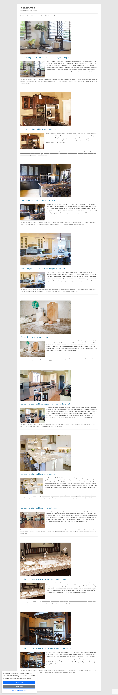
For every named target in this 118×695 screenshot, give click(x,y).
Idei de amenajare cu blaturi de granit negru (38, 508)
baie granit (82, 529)
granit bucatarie (51, 81)
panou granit (29, 426)
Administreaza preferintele (19, 690)
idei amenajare (67, 498)
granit (45, 81)
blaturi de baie (77, 359)
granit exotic (43, 603)
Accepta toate (19, 682)
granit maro (90, 153)
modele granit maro (31, 155)
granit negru (58, 81)
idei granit (73, 498)
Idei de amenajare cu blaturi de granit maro (38, 129)
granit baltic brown (53, 153)
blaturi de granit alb (29, 498)
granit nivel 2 (56, 224)
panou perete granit (45, 426)
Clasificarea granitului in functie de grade (37, 200)
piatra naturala (93, 81)
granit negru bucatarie (67, 81)
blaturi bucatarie (81, 79)
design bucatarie (39, 81)
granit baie (46, 153)
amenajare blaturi (46, 79)
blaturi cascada (89, 289)
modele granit (46, 672)
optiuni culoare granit (64, 603)
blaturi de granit (50, 531)
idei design (76, 81)
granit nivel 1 (49, 224)
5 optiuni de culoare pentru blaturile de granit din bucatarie (45, 648)
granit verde (39, 672)
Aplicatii (40, 15)
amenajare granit (66, 79)
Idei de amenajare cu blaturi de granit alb (37, 474)
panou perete (36, 426)
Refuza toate (19, 686)
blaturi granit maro (35, 153)
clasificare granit (35, 224)
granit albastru (87, 670)
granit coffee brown (72, 153)
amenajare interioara (65, 424)
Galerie (47, 15)
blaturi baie (87, 151)
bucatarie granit (65, 531)
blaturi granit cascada (29, 291)
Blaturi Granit (27, 7)
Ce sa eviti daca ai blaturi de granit (35, 337)
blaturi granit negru (30, 81)
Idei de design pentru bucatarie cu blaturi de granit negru (44, 57)
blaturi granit (27, 153)
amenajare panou (75, 424)
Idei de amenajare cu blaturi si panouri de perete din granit (45, 404)
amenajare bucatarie (57, 79)
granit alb (46, 498)
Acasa (22, 15)
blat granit (73, 79)
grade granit (43, 224)
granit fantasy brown (82, 153)
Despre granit (30, 15)
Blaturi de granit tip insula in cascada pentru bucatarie (43, 268)
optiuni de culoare (54, 672)
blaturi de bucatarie (90, 79)
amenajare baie (46, 151)
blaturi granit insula (39, 291)
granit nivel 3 (63, 224)
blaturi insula (48, 291)
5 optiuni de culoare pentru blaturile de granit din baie (43, 579)
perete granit (53, 426)
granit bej (37, 603)
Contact (54, 15)
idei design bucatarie (84, 81)
